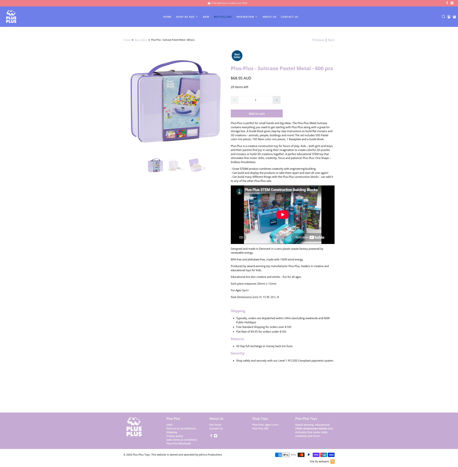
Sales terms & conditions (181, 439)
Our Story (215, 424)
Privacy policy (174, 436)
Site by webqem (319, 461)
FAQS (169, 424)
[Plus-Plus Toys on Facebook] (447, 3)
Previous (318, 40)
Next (331, 40)
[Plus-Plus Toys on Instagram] (452, 3)
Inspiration (245, 16)
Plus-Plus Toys (141, 454)
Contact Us (289, 16)
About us (269, 16)
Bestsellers (223, 16)
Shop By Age (185, 16)
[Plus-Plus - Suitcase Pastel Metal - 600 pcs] (175, 101)
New (206, 16)
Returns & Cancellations (181, 428)
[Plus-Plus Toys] (11, 16)
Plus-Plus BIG (260, 428)
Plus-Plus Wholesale (178, 443)
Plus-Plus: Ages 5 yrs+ (265, 424)
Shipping (171, 432)
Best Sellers (141, 40)
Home (167, 16)
